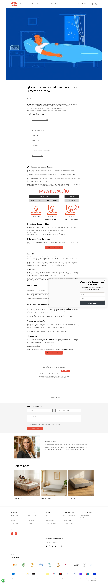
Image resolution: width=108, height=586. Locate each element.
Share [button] (30, 98)
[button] (89, 3)
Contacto (13, 520)
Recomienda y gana (50, 520)
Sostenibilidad (14, 518)
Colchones (17, 498)
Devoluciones (31, 520)
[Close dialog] (104, 280)
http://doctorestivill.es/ (61, 331)
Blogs (47, 515)
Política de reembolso (60, 578)
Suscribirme (65, 371)
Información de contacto (92, 580)
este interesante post (53, 174)
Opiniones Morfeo (15, 523)
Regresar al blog (55, 397)
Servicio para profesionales (69, 515)
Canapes (82, 517)
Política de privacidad (70, 578)
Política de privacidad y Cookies (54, 380)
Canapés (70, 498)
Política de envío (88, 578)
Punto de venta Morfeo (68, 523)
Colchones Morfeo (84, 515)
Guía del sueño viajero (68, 518)
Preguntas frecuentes (33, 515)
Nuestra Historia (14, 515)
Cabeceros (82, 519)
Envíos (29, 518)
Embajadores (48, 518)
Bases (81, 522)
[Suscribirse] (61, 542)
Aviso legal (95, 578)
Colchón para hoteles (68, 520)
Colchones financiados (51, 523)
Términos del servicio (80, 578)
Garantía (30, 523)
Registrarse (92, 303)
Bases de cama (45, 498)
